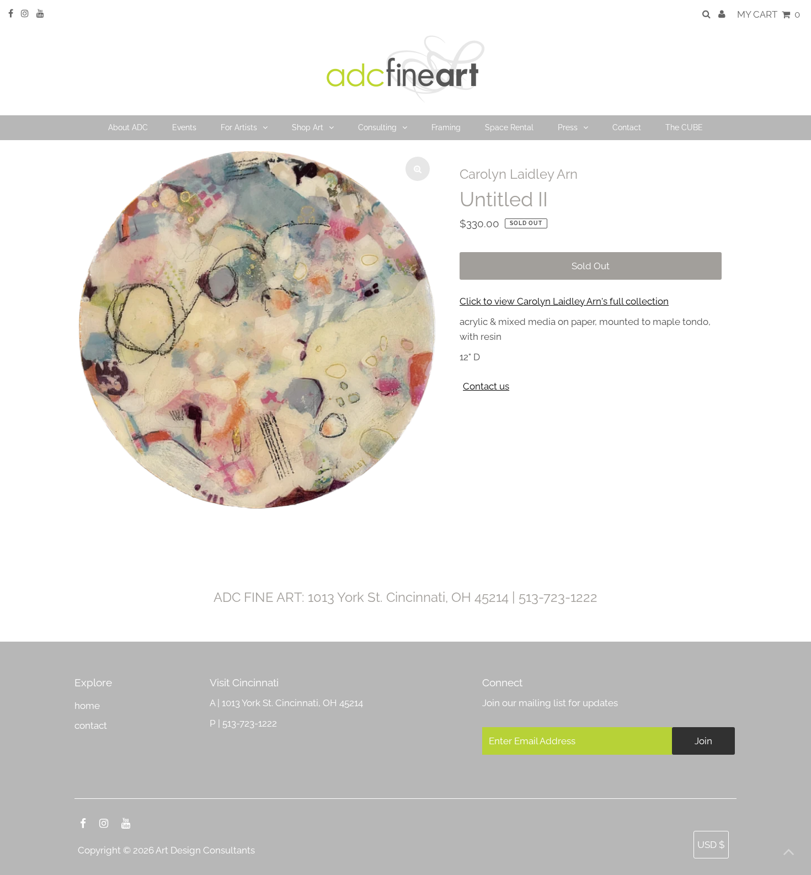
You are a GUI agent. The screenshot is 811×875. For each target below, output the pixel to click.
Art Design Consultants (205, 850)
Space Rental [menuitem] (509, 127)
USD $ (711, 844)
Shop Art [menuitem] (307, 127)
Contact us (486, 386)
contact (90, 725)
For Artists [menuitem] (239, 127)
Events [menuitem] (184, 127)
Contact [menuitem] (626, 127)
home (87, 705)
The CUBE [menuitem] (684, 127)
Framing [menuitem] (446, 127)
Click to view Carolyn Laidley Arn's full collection (564, 301)
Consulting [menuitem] (377, 127)
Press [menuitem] (568, 127)
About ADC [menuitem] (128, 127)
